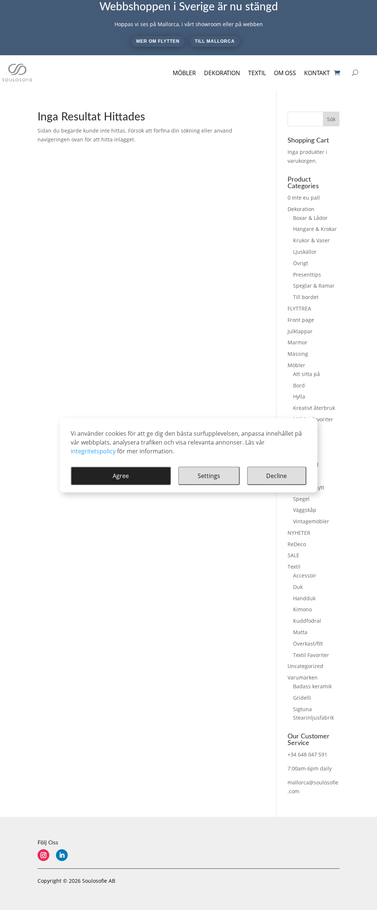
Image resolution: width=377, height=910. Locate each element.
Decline (276, 476)
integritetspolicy (93, 451)
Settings (209, 476)
